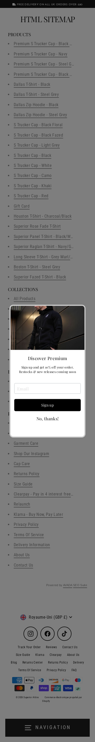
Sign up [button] (47, 405)
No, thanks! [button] (47, 419)
